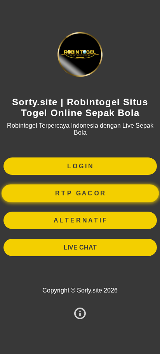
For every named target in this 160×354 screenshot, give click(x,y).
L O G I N (80, 166)
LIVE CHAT (80, 247)
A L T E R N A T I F (80, 220)
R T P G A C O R (80, 193)
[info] (80, 314)
